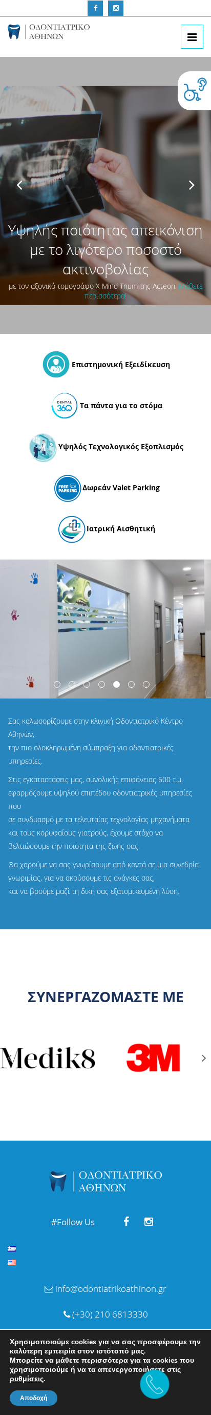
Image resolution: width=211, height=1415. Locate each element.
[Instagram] (115, 8)
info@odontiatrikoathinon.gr (110, 1288)
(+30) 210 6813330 (109, 1314)
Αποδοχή (33, 1398)
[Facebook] (95, 8)
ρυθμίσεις (27, 1379)
